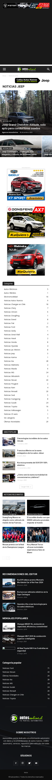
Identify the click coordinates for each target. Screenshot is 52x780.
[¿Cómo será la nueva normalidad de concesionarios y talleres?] (9, 478)
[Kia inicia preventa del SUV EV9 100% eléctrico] (9, 465)
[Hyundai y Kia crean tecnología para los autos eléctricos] (9, 607)
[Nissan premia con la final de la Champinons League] (14, 534)
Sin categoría (9, 418)
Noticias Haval (10, 338)
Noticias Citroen (10, 312)
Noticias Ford (9, 327)
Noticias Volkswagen (12, 410)
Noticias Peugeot (11, 384)
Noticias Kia (9, 361)
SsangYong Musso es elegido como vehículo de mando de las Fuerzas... (13, 520)
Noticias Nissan (10, 380)
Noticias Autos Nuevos (13, 300)
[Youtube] (36, 763)
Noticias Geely (10, 331)
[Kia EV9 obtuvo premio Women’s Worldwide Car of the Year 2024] (9, 583)
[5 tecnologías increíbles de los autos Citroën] (9, 441)
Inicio (4, 76)
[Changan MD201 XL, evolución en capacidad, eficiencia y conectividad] (9, 627)
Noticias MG (9, 372)
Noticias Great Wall (12, 334)
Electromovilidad (11, 296)
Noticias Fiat (9, 323)
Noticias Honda (10, 342)
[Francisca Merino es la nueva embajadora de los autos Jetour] (9, 453)
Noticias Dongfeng (11, 315)
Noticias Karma (10, 357)
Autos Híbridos (10, 293)
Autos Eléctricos (10, 289)
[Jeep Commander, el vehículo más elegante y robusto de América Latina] (21, 151)
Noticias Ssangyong (12, 399)
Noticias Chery (10, 308)
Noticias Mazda (10, 368)
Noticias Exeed (10, 319)
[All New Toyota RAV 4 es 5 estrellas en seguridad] (9, 651)
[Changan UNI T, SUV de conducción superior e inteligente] (9, 639)
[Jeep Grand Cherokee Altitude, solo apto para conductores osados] (26, 112)
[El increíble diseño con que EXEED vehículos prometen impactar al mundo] (38, 507)
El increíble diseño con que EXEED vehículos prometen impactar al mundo (38, 520)
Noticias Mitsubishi (11, 376)
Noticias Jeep (7, 121)
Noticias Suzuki (10, 402)
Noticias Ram (9, 387)
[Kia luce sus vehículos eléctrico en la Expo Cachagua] (9, 595)
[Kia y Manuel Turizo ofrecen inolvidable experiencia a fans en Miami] (38, 534)
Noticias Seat (9, 395)
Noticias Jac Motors (12, 349)
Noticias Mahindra (11, 365)
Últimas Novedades (12, 421)
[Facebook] (15, 763)
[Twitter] (29, 763)
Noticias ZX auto (11, 414)
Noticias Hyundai (11, 346)
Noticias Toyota (10, 406)
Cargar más (25, 487)
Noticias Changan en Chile (14, 304)
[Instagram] (22, 763)
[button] (48, 69)
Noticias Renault (10, 391)
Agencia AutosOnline (10, 132)
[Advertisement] (26, 39)
